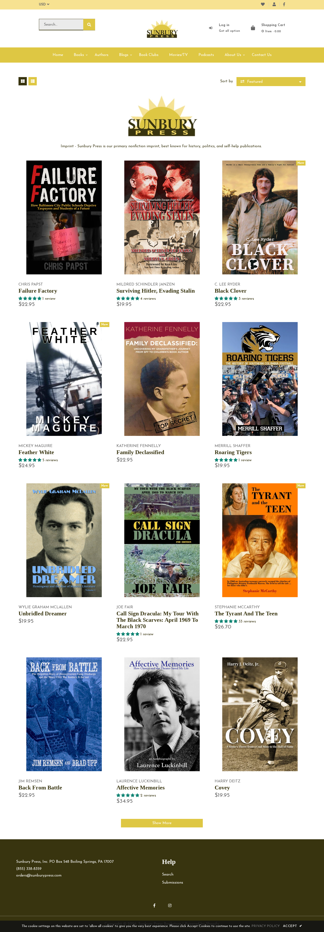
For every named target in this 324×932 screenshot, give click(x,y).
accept (292, 926)
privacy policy (265, 926)
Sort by (226, 81)
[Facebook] (284, 5)
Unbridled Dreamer (43, 613)
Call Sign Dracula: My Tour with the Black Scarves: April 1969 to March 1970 (157, 619)
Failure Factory (38, 291)
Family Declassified (140, 452)
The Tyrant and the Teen (246, 613)
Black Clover (231, 291)
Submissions (172, 883)
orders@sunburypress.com (38, 875)
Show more (161, 823)
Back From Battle (40, 787)
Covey (222, 787)
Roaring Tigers (233, 452)
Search (167, 875)
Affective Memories (140, 787)
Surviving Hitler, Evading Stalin (155, 291)
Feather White (36, 452)
